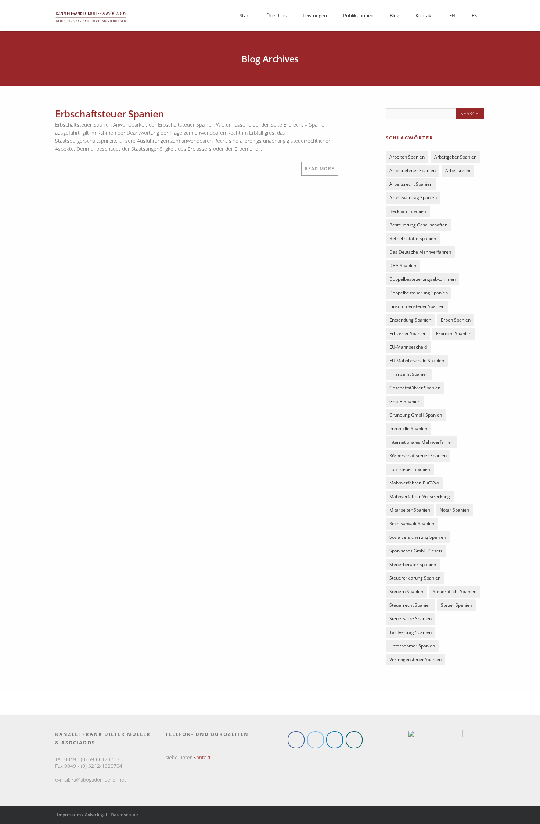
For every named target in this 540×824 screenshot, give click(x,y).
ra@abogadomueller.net (99, 781)
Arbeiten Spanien (407, 158)
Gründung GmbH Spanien (415, 416)
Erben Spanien (456, 321)
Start (245, 15)
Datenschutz (124, 816)
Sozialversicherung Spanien (417, 539)
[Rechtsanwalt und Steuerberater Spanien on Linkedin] (334, 741)
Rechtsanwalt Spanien (411, 525)
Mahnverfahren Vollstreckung (419, 498)
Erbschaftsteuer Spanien (109, 113)
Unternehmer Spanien (412, 647)
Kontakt (424, 15)
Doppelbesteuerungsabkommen (422, 280)
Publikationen (358, 15)
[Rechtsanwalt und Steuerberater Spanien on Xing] (354, 741)
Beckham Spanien (407, 213)
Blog (394, 15)
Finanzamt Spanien (408, 376)
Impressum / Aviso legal (82, 816)
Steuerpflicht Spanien (454, 593)
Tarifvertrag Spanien (410, 634)
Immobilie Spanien (408, 430)
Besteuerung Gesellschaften (418, 226)
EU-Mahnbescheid (408, 348)
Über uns (276, 15)
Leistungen (315, 15)
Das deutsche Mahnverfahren (420, 253)
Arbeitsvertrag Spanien (413, 199)
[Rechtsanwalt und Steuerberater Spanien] (91, 24)
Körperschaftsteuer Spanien (418, 457)
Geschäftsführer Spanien (414, 389)
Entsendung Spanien (410, 321)
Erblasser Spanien (407, 335)
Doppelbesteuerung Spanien (418, 294)
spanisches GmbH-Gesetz (416, 552)
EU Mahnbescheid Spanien (416, 362)
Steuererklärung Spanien (414, 579)
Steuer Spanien (456, 606)
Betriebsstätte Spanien (412, 240)
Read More (319, 169)
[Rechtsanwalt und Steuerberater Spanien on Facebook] (296, 741)
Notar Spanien (454, 511)
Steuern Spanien (406, 593)
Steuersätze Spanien (410, 620)
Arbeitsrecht (458, 172)
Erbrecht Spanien (453, 335)
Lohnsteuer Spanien (409, 471)
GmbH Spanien (404, 403)
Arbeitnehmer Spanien (412, 172)
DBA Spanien (402, 267)
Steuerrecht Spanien (410, 606)
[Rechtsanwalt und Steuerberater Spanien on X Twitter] (315, 741)
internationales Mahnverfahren (421, 443)
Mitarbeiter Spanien (409, 511)
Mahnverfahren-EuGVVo (414, 484)
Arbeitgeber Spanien (455, 158)
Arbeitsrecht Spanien (410, 185)
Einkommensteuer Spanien (416, 308)
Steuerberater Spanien (412, 566)
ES (474, 15)
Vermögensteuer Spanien (415, 661)
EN (452, 15)
